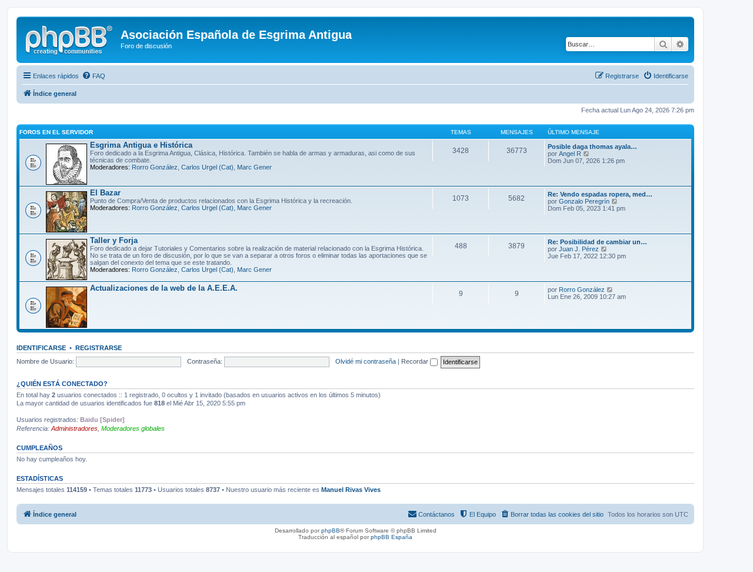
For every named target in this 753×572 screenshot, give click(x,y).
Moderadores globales (133, 428)
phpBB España (391, 537)
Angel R (570, 153)
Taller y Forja (114, 240)
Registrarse (98, 347)
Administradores (74, 428)
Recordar (415, 361)
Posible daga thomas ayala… (592, 146)
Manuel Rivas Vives (351, 489)
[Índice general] (70, 38)
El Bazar (105, 192)
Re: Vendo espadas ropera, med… (600, 194)
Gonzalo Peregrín (584, 201)
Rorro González (155, 167)
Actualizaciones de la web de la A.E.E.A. (164, 288)
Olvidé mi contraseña (365, 361)
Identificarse (41, 347)
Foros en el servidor (56, 132)
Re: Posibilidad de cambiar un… (597, 241)
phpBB (330, 530)
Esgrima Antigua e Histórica (141, 145)
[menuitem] (93, 76)
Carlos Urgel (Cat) (207, 167)
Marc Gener (254, 167)
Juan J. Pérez (579, 248)
